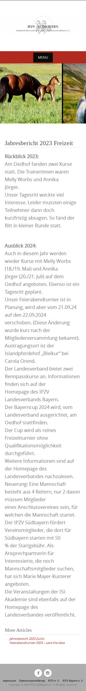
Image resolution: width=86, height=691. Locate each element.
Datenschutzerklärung (32, 680)
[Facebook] (38, 673)
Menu (43, 57)
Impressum (9, 680)
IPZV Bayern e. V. (73, 680)
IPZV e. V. (53, 680)
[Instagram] (48, 673)
